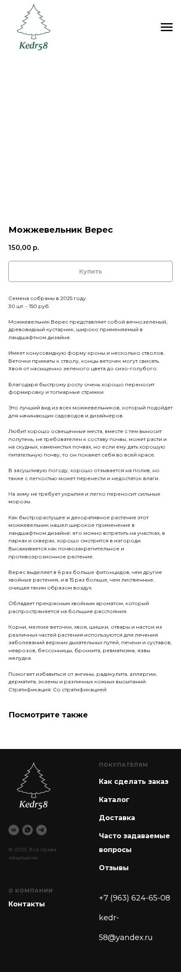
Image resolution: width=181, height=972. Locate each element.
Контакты (26, 904)
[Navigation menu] (167, 27)
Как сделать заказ (133, 782)
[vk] (13, 830)
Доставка (117, 818)
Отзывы (114, 868)
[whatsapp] (27, 830)
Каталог (114, 800)
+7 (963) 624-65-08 (134, 898)
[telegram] (41, 830)
